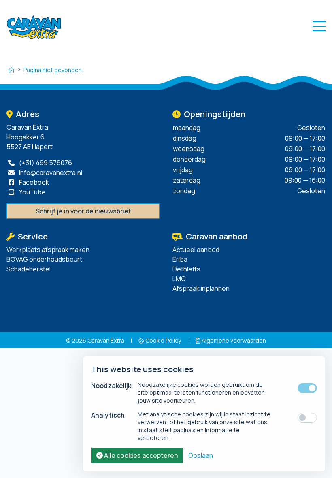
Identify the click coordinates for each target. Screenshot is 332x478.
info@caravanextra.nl (50, 172)
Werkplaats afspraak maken (47, 249)
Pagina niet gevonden (52, 70)
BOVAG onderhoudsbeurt (44, 259)
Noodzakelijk (111, 385)
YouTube (32, 192)
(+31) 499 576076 (45, 162)
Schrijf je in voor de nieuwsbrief (83, 211)
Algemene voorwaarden (233, 340)
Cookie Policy (163, 340)
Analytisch (108, 415)
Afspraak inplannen (201, 288)
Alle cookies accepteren (140, 455)
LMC (179, 278)
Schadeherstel (28, 269)
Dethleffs (186, 269)
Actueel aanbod (195, 249)
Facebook (33, 182)
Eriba (179, 259)
